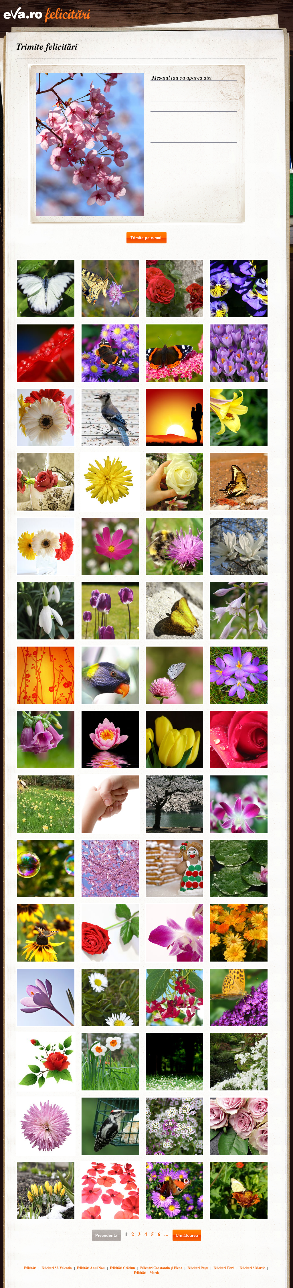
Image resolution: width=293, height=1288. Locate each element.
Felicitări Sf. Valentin (56, 1267)
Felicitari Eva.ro (46, 15)
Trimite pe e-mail (146, 237)
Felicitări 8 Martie (252, 1267)
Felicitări (30, 1267)
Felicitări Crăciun (122, 1267)
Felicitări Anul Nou (91, 1267)
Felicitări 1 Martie (146, 1272)
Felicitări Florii (223, 1267)
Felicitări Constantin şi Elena (161, 1267)
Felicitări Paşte (197, 1267)
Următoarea (187, 1235)
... (166, 1234)
